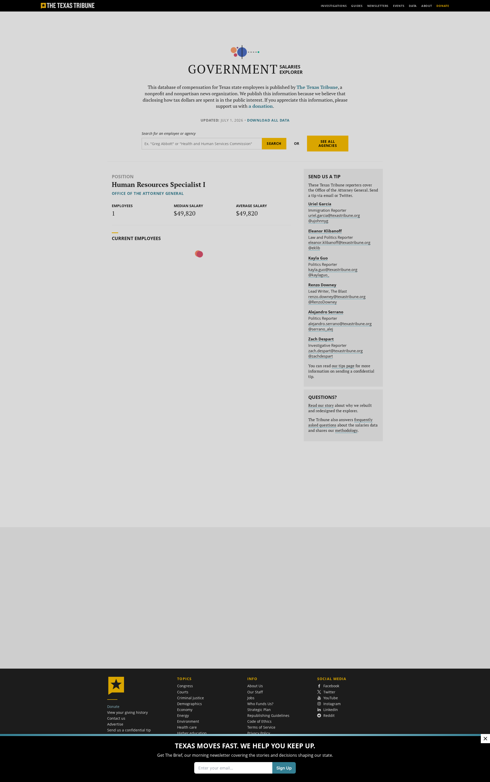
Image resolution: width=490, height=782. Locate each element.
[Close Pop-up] (485, 738)
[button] (245, 391)
